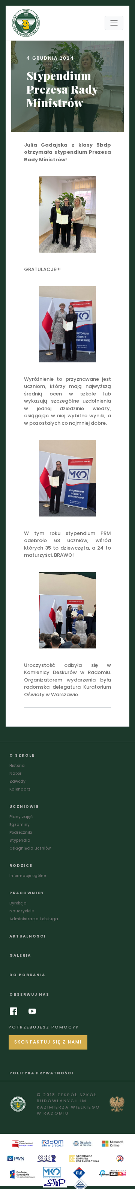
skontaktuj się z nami (48, 1042)
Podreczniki (20, 832)
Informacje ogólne (27, 875)
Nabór (15, 773)
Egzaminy (19, 824)
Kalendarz (19, 789)
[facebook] (15, 1011)
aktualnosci (27, 936)
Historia (17, 765)
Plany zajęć (21, 816)
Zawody (17, 781)
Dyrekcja (18, 903)
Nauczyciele (21, 911)
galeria (20, 955)
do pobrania (27, 974)
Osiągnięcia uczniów (30, 848)
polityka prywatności (41, 1073)
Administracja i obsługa (33, 919)
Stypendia (19, 840)
